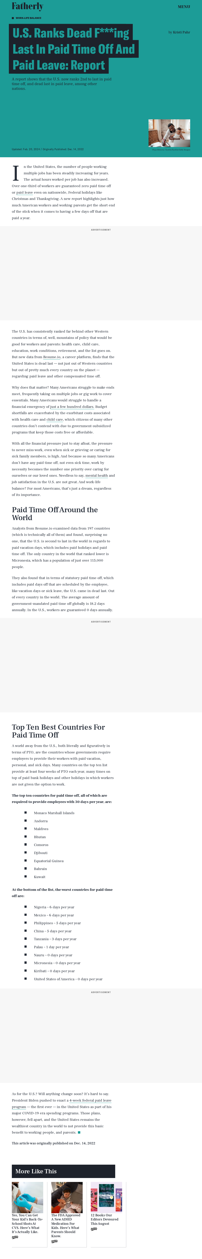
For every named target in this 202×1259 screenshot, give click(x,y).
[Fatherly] (27, 6)
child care (55, 419)
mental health (96, 475)
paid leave (24, 192)
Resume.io (51, 357)
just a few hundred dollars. (72, 406)
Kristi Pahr (181, 32)
